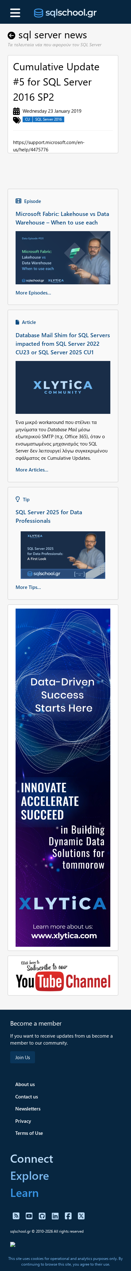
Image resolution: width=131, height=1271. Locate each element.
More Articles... (32, 469)
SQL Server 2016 (48, 119)
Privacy (23, 1121)
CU (27, 119)
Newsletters (27, 1108)
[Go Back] (13, 34)
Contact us (26, 1096)
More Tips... (28, 587)
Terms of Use (29, 1133)
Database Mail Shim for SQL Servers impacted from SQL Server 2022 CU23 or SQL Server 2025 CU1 (63, 343)
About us (25, 1084)
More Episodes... (33, 292)
